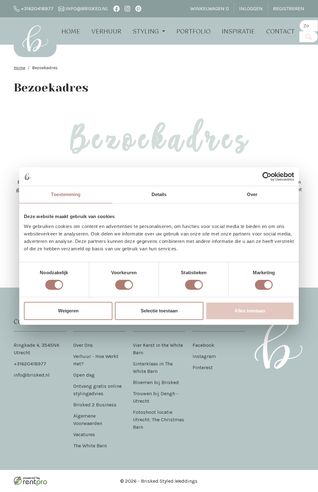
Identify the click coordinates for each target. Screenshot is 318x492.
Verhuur (106, 32)
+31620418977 (36, 8)
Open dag (84, 375)
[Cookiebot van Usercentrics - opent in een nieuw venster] (267, 176)
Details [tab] (159, 194)
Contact (280, 32)
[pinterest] (138, 8)
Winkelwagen (209, 8)
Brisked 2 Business (94, 405)
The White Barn (90, 446)
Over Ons (83, 345)
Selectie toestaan (159, 310)
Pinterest (203, 367)
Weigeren (68, 310)
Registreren (288, 8)
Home (70, 32)
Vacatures (84, 434)
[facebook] (116, 8)
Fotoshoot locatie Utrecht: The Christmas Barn (158, 419)
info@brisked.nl (86, 8)
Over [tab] (252, 194)
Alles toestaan (249, 310)
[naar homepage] (35, 38)
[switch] (124, 285)
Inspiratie (238, 32)
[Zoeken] (308, 36)
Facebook (203, 345)
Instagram (204, 356)
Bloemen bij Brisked (156, 382)
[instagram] (127, 8)
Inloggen (251, 8)
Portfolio (193, 32)
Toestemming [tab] (65, 194)
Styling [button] (147, 32)
